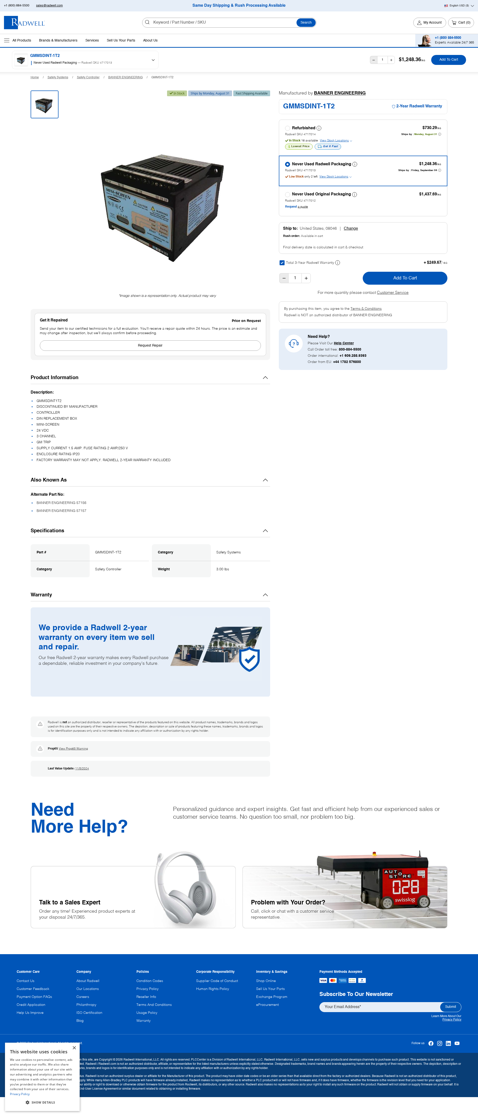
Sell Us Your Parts (121, 40)
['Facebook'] (430, 1043)
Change (351, 229)
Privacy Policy (451, 1019)
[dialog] (42, 1077)
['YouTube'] (457, 1043)
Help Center (344, 343)
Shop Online (266, 981)
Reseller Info (146, 997)
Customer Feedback (33, 989)
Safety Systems (58, 77)
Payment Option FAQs (34, 997)
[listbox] (89, 63)
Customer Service (393, 293)
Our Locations (87, 989)
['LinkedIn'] (448, 1043)
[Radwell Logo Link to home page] (24, 22)
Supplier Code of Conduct (217, 981)
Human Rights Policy (212, 989)
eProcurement (267, 1005)
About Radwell (87, 981)
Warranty (143, 1021)
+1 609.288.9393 (353, 355)
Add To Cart (448, 60)
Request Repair (150, 345)
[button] (42, 1102)
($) (459, 5)
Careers (82, 997)
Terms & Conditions (366, 309)
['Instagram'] (439, 1043)
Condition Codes (149, 981)
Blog (80, 1021)
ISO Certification (89, 1013)
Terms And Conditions (154, 1005)
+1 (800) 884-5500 (16, 5)
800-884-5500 (350, 349)
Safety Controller (88, 77)
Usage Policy (146, 1013)
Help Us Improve (30, 1013)
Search (306, 22)
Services (92, 40)
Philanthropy (86, 1005)
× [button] (74, 1048)
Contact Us (25, 981)
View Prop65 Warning (73, 748)
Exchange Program (271, 997)
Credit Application (31, 1005)
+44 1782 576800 (347, 362)
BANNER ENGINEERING (125, 77)
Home (35, 77)
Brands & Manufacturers (58, 40)
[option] (87, 63)
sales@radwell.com (49, 5)
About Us (150, 40)
